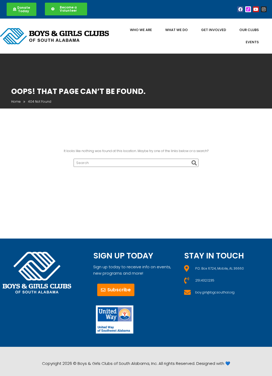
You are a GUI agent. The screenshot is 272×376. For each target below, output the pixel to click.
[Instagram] (264, 9)
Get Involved (213, 29)
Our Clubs (249, 29)
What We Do (176, 29)
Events (252, 42)
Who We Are (141, 29)
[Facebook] (240, 9)
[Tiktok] (248, 9)
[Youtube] (256, 9)
